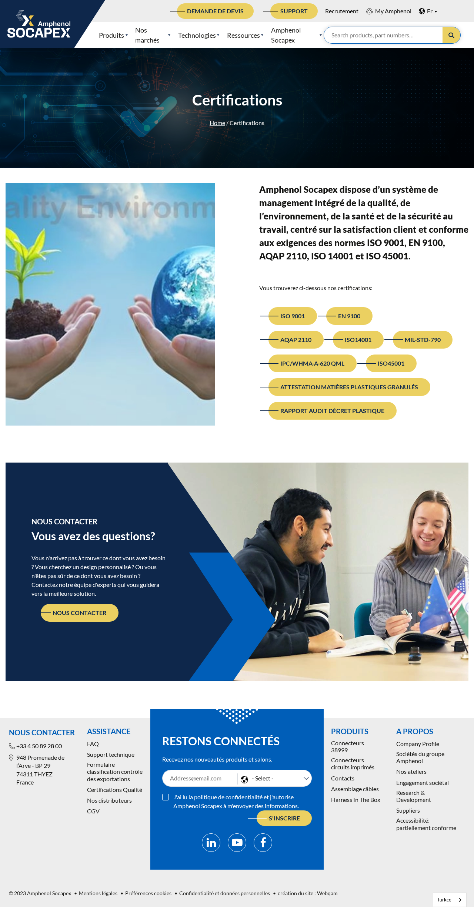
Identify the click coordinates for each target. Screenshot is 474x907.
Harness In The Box (355, 799)
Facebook (263, 842)
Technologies (197, 35)
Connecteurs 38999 (347, 746)
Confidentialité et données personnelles (224, 893)
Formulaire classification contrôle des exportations (115, 771)
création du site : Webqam (308, 893)
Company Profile (417, 743)
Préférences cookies (148, 893)
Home (217, 122)
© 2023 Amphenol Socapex (40, 893)
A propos (414, 731)
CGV (93, 810)
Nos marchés (147, 35)
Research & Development (413, 796)
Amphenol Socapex (286, 35)
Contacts (342, 778)
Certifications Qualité (114, 789)
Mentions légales (98, 893)
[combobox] (450, 900)
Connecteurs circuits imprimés (352, 763)
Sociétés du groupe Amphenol (420, 757)
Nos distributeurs (109, 800)
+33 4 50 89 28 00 (39, 745)
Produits (111, 35)
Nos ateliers (411, 771)
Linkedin (211, 842)
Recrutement (341, 10)
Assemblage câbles (355, 788)
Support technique (110, 754)
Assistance (108, 731)
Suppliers (408, 810)
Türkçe (444, 900)
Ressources (243, 35)
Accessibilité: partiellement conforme (426, 824)
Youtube (237, 842)
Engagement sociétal (422, 782)
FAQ (93, 743)
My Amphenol (393, 10)
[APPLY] (451, 35)
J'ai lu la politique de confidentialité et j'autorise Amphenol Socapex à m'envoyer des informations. (236, 801)
